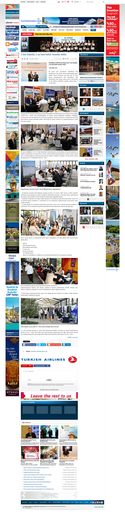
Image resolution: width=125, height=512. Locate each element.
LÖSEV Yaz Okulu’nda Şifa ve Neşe (31, 470)
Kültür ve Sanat (66, 502)
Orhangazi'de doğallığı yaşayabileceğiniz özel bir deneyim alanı (98, 142)
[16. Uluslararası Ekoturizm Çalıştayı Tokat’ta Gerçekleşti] (97, 210)
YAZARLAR (82, 163)
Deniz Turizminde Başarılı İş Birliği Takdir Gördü (98, 121)
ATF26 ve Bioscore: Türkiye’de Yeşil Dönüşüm (34, 477)
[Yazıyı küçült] (72, 59)
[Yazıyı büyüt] (75, 59)
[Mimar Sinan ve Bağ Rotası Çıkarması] (85, 210)
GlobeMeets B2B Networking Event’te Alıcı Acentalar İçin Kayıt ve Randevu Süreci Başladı (49, 442)
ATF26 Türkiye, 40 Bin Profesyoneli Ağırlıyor (33, 479)
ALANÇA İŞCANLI (87, 181)
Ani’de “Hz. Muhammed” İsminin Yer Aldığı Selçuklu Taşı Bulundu (70, 26)
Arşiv (37, 1)
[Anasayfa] (23, 26)
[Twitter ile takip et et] (94, 27)
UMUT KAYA (87, 188)
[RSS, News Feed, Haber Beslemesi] (103, 27)
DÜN (96, 159)
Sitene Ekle (43, 1)
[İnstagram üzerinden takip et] (98, 27)
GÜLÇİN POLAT (87, 174)
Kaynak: (70, 337)
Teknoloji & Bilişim (56, 502)
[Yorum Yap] (63, 59)
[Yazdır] (68, 59)
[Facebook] (22, 59)
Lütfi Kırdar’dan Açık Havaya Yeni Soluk (32, 484)
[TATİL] (97, 102)
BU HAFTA (91, 159)
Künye (30, 502)
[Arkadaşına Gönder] (65, 59)
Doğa (76, 502)
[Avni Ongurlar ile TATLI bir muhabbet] (97, 92)
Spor (81, 502)
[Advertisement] (62, 10)
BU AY (86, 159)
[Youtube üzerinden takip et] (96, 27)
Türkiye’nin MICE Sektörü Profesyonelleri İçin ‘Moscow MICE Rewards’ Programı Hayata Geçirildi (30, 463)
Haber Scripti (98, 507)
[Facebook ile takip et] (92, 27)
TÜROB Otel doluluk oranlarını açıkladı (91, 77)
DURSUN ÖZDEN (89, 194)
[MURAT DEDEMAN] (85, 102)
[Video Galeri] (42, 26)
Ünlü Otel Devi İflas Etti (43, 34)
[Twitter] (25, 59)
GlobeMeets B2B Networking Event (39, 351)
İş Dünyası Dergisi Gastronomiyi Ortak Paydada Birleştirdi (37, 482)
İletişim (35, 502)
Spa (72, 502)
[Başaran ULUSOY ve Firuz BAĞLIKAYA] (85, 92)
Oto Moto (86, 502)
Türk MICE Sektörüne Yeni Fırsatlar (31, 472)
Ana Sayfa (23, 1)
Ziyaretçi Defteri (43, 502)
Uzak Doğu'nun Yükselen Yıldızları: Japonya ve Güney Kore (97, 131)
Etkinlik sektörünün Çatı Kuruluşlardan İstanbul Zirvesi (36, 467)
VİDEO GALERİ (83, 203)
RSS (49, 502)
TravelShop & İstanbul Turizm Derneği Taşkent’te (98, 152)
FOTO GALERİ (83, 85)
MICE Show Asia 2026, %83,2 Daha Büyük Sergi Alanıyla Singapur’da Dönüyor (48, 463)
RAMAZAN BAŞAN (85, 168)
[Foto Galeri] (31, 26)
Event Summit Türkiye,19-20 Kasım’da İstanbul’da (35, 486)
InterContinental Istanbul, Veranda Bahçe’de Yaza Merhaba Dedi (38, 489)
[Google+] (27, 59)
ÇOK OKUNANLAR (84, 113)
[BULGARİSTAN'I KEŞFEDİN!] (85, 220)
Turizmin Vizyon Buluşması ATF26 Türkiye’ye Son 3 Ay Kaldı (37, 474)
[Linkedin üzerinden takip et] (100, 27)
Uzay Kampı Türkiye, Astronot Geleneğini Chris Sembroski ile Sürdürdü (66, 463)
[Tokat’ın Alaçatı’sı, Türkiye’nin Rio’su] (97, 220)
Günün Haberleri (30, 1)
